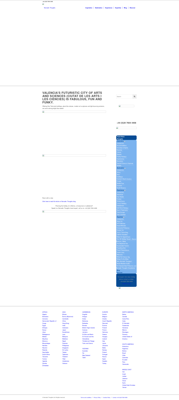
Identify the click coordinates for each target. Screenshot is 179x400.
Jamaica (84, 332)
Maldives (65, 339)
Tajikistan (65, 354)
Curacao (84, 330)
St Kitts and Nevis (87, 334)
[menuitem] (89, 7)
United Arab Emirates (128, 385)
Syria (123, 383)
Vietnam (64, 363)
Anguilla (84, 314)
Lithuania (105, 345)
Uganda (44, 361)
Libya (44, 332)
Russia (104, 357)
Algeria (44, 314)
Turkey (104, 363)
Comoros (45, 319)
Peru (123, 362)
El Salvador (125, 323)
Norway (104, 350)
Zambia (44, 363)
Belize (124, 314)
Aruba (84, 319)
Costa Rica (125, 319)
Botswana (45, 316)
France (104, 330)
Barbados (85, 323)
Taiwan (64, 352)
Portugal (104, 354)
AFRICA (44, 312)
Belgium (104, 316)
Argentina (125, 349)
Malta (104, 348)
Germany (105, 332)
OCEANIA (85, 349)
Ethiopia (44, 328)
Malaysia (65, 337)
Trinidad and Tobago (88, 341)
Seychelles (45, 352)
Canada (124, 316)
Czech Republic (107, 321)
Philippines (65, 345)
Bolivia (124, 351)
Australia (85, 351)
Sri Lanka (65, 350)
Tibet (63, 359)
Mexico (124, 330)
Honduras (125, 328)
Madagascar (46, 334)
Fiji (83, 353)
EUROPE (105, 312)
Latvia (104, 343)
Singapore (65, 348)
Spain (104, 359)
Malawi (44, 337)
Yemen (124, 387)
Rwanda (44, 350)
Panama (124, 334)
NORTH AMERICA (128, 312)
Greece (104, 334)
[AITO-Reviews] (126, 130)
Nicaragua (125, 332)
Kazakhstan (66, 332)
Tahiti (84, 357)
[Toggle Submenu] (124, 141)
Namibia (44, 345)
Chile (123, 355)
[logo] (48, 7)
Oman (124, 381)
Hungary (104, 337)
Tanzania (45, 357)
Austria (104, 314)
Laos (63, 334)
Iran (123, 372)
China (64, 321)
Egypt (44, 325)
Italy (103, 341)
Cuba (123, 321)
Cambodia (65, 319)
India (63, 325)
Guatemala (125, 325)
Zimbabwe (45, 365)
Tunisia (44, 359)
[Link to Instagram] (131, 1)
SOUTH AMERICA (128, 344)
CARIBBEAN (86, 312)
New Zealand (86, 355)
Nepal (64, 341)
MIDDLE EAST (126, 370)
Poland (104, 352)
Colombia (125, 357)
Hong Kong (65, 323)
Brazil (124, 353)
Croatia (104, 319)
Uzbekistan (65, 361)
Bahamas (85, 321)
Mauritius (45, 339)
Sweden (104, 361)
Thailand (64, 357)
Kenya (44, 330)
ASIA (64, 312)
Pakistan (65, 343)
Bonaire (84, 325)
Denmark (105, 323)
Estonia (104, 325)
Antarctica (125, 346)
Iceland (104, 339)
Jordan (124, 376)
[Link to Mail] (135, 1)
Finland (104, 328)
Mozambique (46, 343)
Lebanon (124, 378)
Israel (124, 374)
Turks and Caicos (87, 343)
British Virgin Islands (88, 328)
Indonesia (65, 328)
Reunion (44, 348)
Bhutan (64, 314)
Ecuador (124, 360)
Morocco (45, 341)
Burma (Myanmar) (67, 316)
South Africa (46, 354)
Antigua (84, 316)
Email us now (126, 284)
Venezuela (125, 364)
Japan (64, 330)
